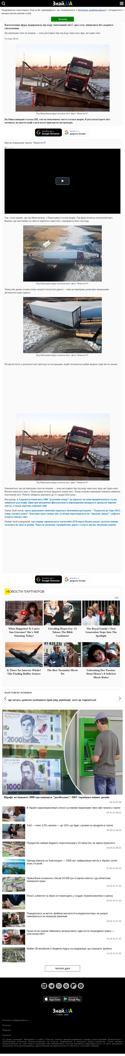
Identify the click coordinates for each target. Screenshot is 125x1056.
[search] (3, 3)
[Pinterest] (81, 986)
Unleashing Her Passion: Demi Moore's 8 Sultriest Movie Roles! (101, 674)
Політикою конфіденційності (92, 10)
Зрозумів (62, 19)
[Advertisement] (62, 389)
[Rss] (44, 986)
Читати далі (62, 968)
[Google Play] (72, 999)
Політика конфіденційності (15, 1020)
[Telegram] (51, 986)
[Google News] (66, 986)
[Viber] (59, 986)
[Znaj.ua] (62, 3)
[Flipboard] (73, 986)
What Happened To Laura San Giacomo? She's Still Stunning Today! (23, 632)
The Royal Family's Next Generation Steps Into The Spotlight (101, 632)
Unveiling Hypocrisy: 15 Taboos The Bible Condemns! (62, 632)
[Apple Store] (52, 999)
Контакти (6, 1035)
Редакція (6, 1030)
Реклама (6, 1025)
